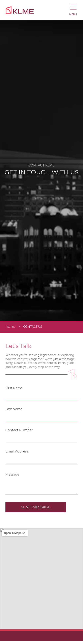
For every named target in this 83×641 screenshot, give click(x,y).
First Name (14, 388)
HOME (10, 326)
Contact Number (19, 430)
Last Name (13, 409)
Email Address (16, 451)
